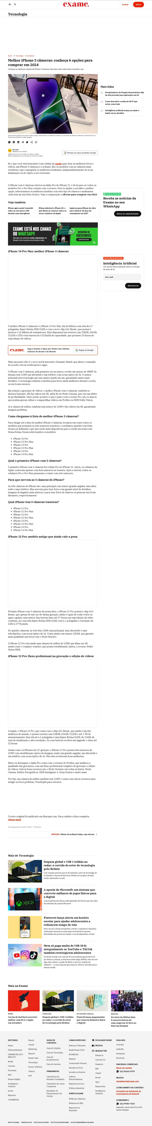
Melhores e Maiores (77, 1099)
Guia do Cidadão (54, 1048)
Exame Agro (33, 1058)
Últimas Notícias (15, 1050)
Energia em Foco (76, 1068)
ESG (9, 1075)
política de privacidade (60, 1122)
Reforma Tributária (77, 1045)
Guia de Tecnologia (55, 1053)
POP (30, 1076)
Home (10, 56)
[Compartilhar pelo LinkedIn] (18, 142)
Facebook (120, 1058)
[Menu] (10, 5)
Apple (58, 163)
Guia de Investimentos (53, 1058)
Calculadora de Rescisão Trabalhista (55, 1078)
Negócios (12, 1095)
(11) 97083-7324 (127, 1104)
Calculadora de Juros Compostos (55, 1085)
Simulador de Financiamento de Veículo (54, 1093)
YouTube (120, 1045)
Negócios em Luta (76, 1084)
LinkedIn (120, 1049)
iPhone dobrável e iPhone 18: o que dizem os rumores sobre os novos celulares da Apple (52, 211)
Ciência (31, 1071)
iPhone (37, 827)
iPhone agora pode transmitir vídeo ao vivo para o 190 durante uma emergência (20, 211)
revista (99, 1045)
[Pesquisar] (15, 5)
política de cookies (41, 1122)
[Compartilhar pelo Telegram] (22, 142)
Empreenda (100, 1086)
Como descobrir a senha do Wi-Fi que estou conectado (121, 102)
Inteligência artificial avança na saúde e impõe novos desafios (122, 111)
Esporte (31, 1053)
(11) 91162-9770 (127, 1071)
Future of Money (35, 1067)
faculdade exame (103, 1040)
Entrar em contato (124, 1068)
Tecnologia (17, 14)
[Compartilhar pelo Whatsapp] (9, 142)
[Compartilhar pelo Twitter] (27, 142)
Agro (97, 1082)
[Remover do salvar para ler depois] (36, 142)
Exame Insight (14, 1079)
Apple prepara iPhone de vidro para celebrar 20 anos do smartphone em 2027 (83, 211)
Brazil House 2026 (77, 1050)
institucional (13, 1122)
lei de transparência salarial (82, 1122)
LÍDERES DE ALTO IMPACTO (15, 1055)
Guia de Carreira (54, 1064)
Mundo (31, 1040)
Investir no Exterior (77, 1072)
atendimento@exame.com (127, 1081)
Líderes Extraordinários (75, 1078)
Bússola (90, 1014)
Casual (31, 1045)
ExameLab (30, 56)
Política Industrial (76, 1088)
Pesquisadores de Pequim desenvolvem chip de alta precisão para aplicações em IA (124, 93)
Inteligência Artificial (13, 1085)
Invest (10, 1091)
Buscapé (15, 149)
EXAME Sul (73, 1054)
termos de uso (26, 1122)
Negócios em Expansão (74, 1109)
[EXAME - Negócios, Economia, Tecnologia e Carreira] (76, 4)
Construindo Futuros (78, 1063)
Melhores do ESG (76, 1103)
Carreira (11, 1066)
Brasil (10, 1061)
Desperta (99, 1064)
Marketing (32, 1049)
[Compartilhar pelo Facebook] (13, 142)
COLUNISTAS (13, 1100)
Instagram (120, 1053)
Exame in (99, 1055)
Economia (12, 1070)
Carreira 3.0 (100, 1060)
